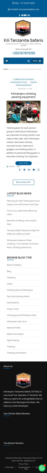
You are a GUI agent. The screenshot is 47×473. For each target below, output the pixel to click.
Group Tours (13, 308)
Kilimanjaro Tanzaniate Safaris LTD (27, 458)
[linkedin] (28, 13)
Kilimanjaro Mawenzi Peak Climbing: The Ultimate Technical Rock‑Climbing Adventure (22, 244)
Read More (23, 163)
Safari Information (15, 334)
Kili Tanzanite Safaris (23, 40)
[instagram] (26, 13)
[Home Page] (7, 61)
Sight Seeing (13, 340)
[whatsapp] (38, 170)
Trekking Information (23, 85)
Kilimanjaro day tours (18, 82)
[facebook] (19, 13)
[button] (42, 468)
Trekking (33, 82)
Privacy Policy (23, 464)
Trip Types (38, 467)
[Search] (29, 61)
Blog (9, 271)
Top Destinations (24, 467)
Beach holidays (14, 264)
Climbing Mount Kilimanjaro (23, 79)
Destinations (13, 302)
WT (34, 461)
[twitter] (21, 13)
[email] (34, 170)
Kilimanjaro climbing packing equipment (23, 95)
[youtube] (23, 13)
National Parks (13, 327)
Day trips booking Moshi (18, 296)
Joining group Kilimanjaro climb (21, 315)
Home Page (9, 467)
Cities (9, 283)
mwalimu (11, 166)
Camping (11, 277)
